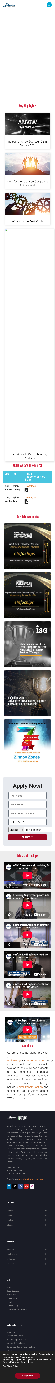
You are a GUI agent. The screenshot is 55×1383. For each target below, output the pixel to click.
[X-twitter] (14, 1186)
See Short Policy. (11, 1366)
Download (30, 485)
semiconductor (36, 1060)
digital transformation (29, 1086)
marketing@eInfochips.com (31, 1179)
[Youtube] (26, 1186)
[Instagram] (32, 1186)
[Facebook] (20, 1186)
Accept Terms (27, 1376)
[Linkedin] (9, 1186)
